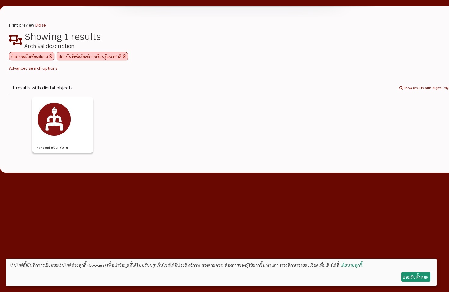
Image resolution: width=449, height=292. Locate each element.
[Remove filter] (50, 56)
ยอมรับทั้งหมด (416, 276)
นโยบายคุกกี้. (351, 265)
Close (40, 24)
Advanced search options (33, 68)
